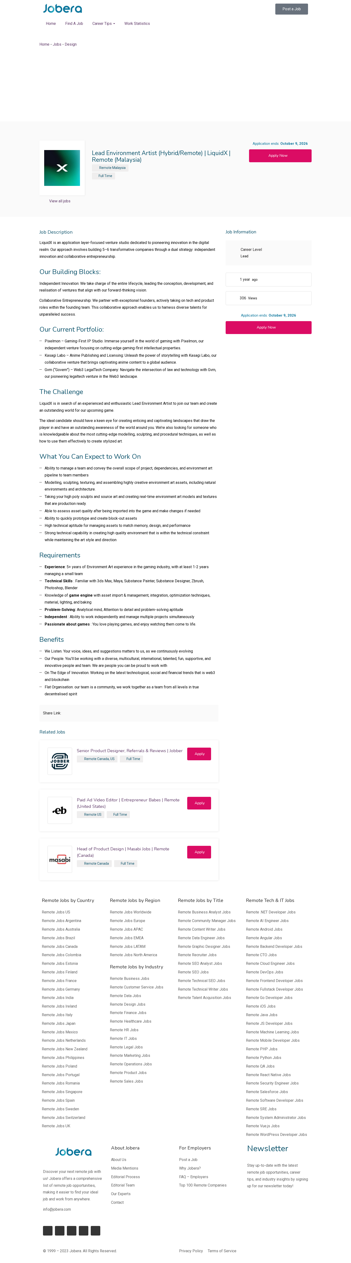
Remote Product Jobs (128, 1072)
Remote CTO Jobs (261, 955)
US (112, 759)
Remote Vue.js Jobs (263, 1126)
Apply (200, 753)
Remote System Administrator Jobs (276, 1117)
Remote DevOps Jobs (264, 972)
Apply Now (277, 155)
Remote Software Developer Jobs (274, 1100)
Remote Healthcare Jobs (130, 1021)
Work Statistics (137, 23)
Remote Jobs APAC (126, 929)
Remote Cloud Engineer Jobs (270, 963)
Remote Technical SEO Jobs (201, 980)
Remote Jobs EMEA (127, 938)
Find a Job (74, 23)
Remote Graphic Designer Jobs (204, 946)
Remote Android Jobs (264, 929)
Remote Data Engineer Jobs (201, 938)
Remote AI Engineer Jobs (267, 920)
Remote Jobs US (56, 912)
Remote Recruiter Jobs (197, 955)
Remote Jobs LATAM (127, 946)
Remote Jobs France (59, 980)
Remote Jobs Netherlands (64, 1040)
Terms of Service (222, 1251)
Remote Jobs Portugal (61, 1075)
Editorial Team (123, 1185)
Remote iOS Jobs (261, 1006)
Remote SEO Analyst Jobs (200, 963)
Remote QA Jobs (260, 1066)
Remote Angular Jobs (264, 938)
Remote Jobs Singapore (62, 1092)
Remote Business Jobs (129, 978)
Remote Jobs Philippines (63, 1057)
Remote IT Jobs (123, 1038)
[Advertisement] (175, 84)
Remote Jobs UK (56, 1126)
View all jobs (59, 201)
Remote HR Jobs (124, 1030)
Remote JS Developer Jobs (269, 1023)
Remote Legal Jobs (126, 1047)
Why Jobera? (190, 1168)
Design (71, 44)
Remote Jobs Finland (59, 972)
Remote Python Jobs (263, 1057)
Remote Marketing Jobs (130, 1055)
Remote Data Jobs (125, 995)
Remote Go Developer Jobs (269, 997)
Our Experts (121, 1194)
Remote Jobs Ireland (59, 1006)
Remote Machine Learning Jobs (272, 1032)
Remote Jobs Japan (58, 1023)
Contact (117, 1202)
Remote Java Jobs (261, 1015)
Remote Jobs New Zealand (64, 1049)
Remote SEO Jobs (193, 972)
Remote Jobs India (58, 997)
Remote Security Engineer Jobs (272, 1083)
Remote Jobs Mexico (60, 1032)
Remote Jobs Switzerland (63, 1117)
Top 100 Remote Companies (203, 1185)
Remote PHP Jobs (261, 1049)
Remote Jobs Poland (59, 1066)
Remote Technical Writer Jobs (203, 989)
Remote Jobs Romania (61, 1083)
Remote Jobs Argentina (61, 920)
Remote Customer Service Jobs (136, 987)
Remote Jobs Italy (57, 1015)
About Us (118, 1159)
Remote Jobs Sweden (60, 1109)
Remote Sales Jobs (126, 1081)
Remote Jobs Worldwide (130, 912)
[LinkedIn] (59, 1231)
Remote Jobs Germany (61, 989)
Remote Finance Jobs (128, 1012)
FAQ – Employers (193, 1177)
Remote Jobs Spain (58, 1100)
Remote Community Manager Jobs (207, 920)
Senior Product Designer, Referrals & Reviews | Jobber (130, 751)
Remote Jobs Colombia (61, 955)
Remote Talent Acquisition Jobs (204, 997)
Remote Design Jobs (127, 1004)
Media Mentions (124, 1168)
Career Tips (102, 23)
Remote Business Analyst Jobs (204, 912)
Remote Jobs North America (133, 955)
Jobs (57, 44)
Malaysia (119, 168)
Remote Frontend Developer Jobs (274, 980)
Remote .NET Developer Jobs (271, 912)
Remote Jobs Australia (61, 929)
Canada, (103, 759)
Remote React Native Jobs (268, 1075)
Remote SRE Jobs (261, 1109)
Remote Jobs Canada (60, 946)
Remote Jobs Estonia (60, 963)
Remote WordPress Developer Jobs (276, 1134)
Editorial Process (125, 1177)
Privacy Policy (191, 1251)
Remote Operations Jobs (131, 1064)
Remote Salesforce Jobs (267, 1092)
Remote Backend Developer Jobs (274, 946)
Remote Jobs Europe (127, 920)
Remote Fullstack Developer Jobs (274, 989)
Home (51, 23)
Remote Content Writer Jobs (201, 929)
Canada (103, 863)
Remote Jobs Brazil (58, 938)
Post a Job (188, 1159)
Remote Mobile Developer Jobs (273, 1040)
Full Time (105, 176)
